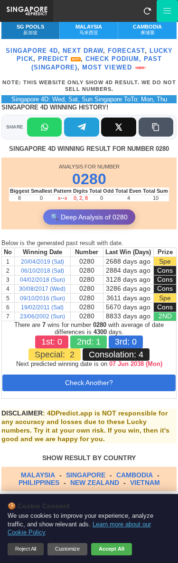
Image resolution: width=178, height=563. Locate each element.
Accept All (111, 549)
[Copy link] (156, 127)
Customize (67, 549)
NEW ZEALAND (94, 482)
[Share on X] (118, 127)
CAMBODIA (134, 475)
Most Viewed (108, 67)
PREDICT (54, 58)
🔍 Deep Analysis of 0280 (89, 217)
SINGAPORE (85, 475)
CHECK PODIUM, (113, 58)
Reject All (25, 549)
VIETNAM (145, 482)
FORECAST (126, 50)
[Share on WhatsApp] (44, 127)
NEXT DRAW (83, 50)
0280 (89, 179)
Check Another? (89, 382)
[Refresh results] (147, 11)
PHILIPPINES (39, 482)
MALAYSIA (38, 475)
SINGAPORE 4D (32, 50)
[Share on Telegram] (81, 127)
